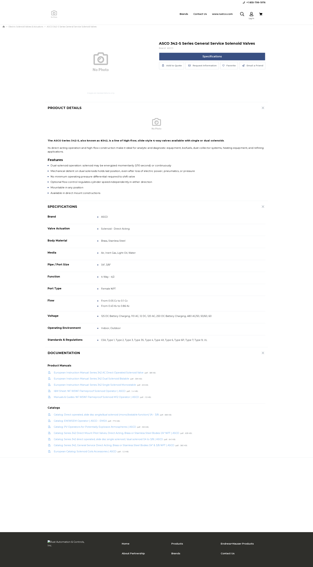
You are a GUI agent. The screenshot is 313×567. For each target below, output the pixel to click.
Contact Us (227, 553)
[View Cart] (261, 14)
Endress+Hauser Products (237, 543)
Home (125, 543)
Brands (175, 553)
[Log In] (251, 14)
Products (177, 543)
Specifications (212, 56)
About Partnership (133, 553)
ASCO (170, 48)
